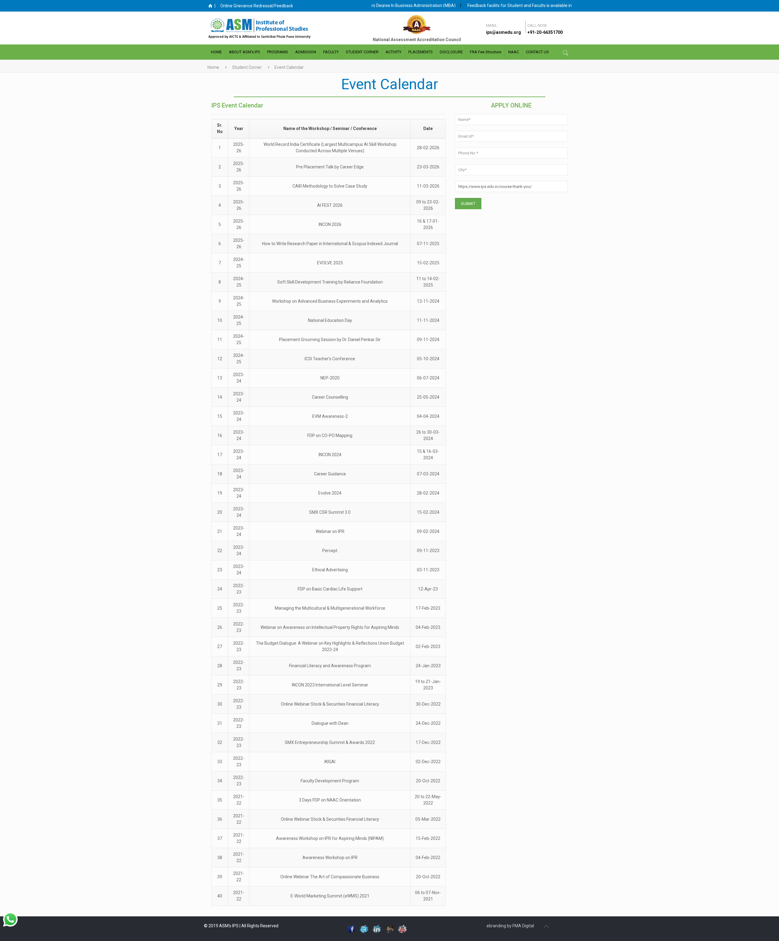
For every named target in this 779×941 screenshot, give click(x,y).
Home (213, 67)
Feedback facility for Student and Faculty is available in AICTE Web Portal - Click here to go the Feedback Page (550, 5)
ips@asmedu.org (503, 32)
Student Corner (247, 67)
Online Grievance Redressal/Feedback (256, 5)
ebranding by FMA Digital (510, 925)
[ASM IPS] (272, 28)
